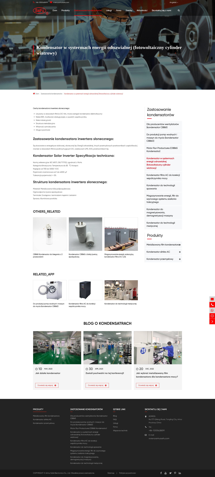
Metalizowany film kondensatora (163, 244)
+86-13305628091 (42, 2)
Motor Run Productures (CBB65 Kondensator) (162, 150)
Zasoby (129, 10)
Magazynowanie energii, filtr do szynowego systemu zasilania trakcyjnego (163, 198)
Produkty (65, 10)
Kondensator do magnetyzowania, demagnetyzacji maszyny (160, 212)
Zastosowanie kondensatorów (88, 10)
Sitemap (111, 473)
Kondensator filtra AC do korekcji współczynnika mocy (82, 305)
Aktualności (142, 10)
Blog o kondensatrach (107, 323)
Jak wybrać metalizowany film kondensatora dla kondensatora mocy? (157, 375)
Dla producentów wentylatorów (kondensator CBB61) (163, 126)
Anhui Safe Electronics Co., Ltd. (58, 473)
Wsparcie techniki (120, 430)
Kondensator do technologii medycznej (120, 304)
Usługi (109, 10)
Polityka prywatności (127, 473)
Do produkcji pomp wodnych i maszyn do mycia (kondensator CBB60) (48, 305)
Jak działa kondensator (47, 373)
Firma (118, 10)
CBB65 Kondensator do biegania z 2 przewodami (47, 255)
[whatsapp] (212, 310)
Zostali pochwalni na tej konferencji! (105, 373)
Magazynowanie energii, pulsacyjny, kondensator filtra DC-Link (119, 255)
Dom (55, 10)
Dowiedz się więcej (45, 385)
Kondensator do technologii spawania (161, 187)
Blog (115, 416)
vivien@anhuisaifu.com (61, 2)
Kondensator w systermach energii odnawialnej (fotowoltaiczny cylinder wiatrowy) (93, 94)
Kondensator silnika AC (158, 252)
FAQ (115, 419)
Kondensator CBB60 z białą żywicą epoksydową (83, 255)
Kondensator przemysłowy (160, 259)
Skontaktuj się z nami (161, 10)
